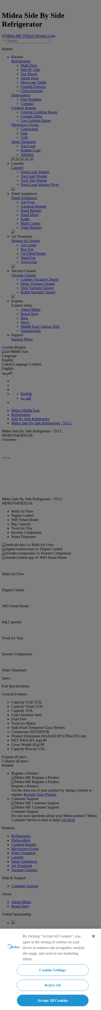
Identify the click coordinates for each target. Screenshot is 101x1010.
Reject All (53, 985)
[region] (50, 969)
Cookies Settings (52, 970)
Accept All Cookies (52, 1000)
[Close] (93, 936)
